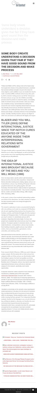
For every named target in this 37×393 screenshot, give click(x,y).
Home (2, 46)
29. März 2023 (18, 74)
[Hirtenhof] (18, 3)
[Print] (10, 80)
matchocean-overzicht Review (11, 76)
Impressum (18, 391)
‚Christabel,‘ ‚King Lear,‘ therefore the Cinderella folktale (19, 340)
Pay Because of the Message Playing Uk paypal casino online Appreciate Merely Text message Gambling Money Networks (19, 366)
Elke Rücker (6, 74)
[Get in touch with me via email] (9, 324)
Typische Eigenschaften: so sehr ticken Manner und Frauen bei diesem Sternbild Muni (19, 376)
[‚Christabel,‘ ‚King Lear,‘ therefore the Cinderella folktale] (19, 337)
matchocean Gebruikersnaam (9, 275)
